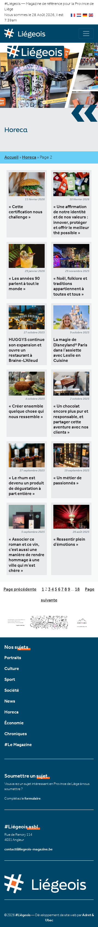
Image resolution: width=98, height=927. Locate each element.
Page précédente (20, 589)
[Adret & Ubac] (49, 622)
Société (11, 690)
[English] (91, 14)
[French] (73, 14)
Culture (11, 668)
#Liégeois (22, 915)
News (9, 701)
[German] (85, 14)
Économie (14, 722)
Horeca (29, 157)
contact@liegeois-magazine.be (28, 849)
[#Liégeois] (26, 34)
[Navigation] (86, 33)
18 (77, 589)
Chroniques (15, 733)
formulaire (32, 798)
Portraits (12, 657)
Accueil (11, 157)
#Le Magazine (18, 744)
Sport (9, 679)
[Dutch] (79, 14)
